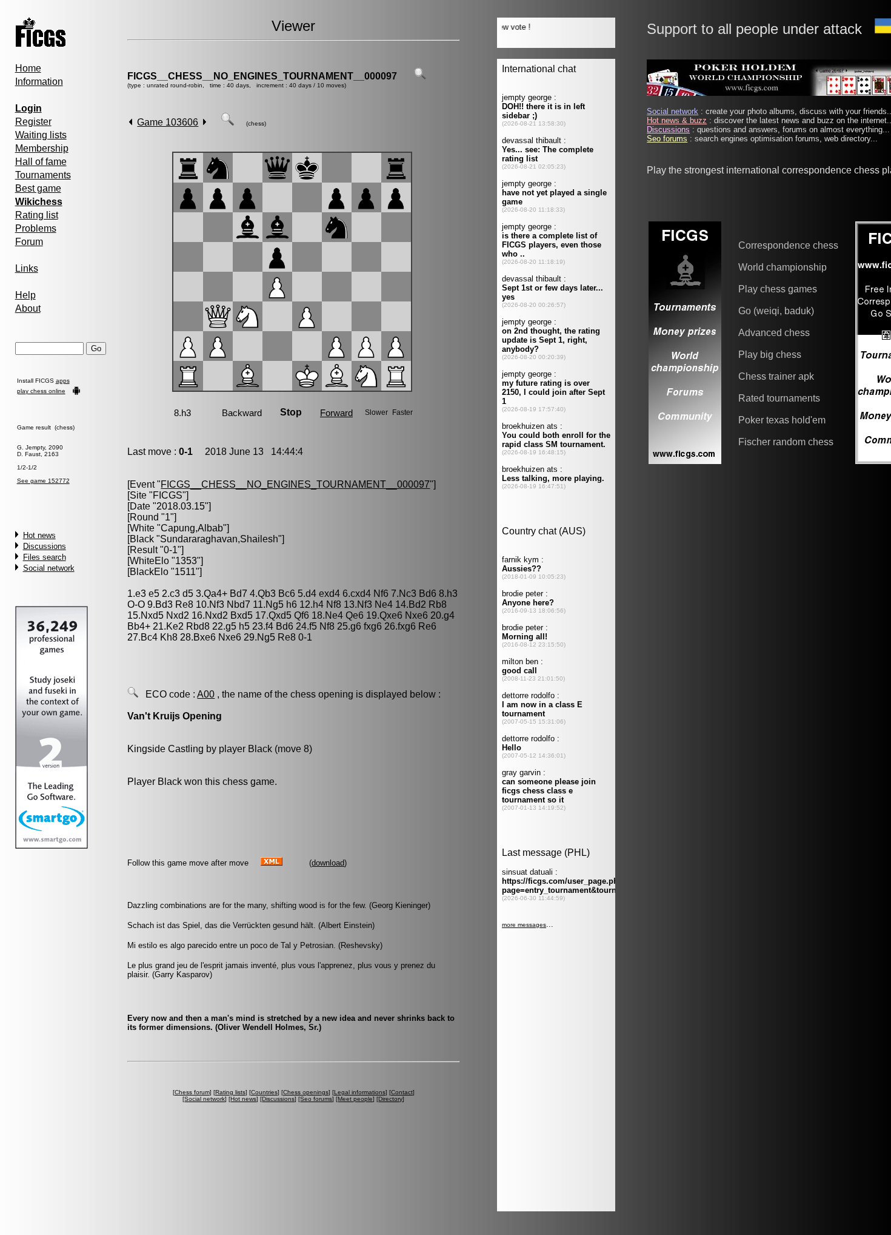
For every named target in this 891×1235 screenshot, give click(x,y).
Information (39, 81)
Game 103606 (167, 122)
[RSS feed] (271, 862)
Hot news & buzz (677, 120)
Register (33, 121)
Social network (49, 568)
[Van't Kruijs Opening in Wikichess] (132, 694)
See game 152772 (43, 480)
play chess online (41, 391)
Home (28, 68)
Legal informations (359, 1092)
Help (25, 295)
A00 (206, 694)
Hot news (39, 535)
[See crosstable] (420, 76)
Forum (29, 242)
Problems (35, 228)
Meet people (355, 1098)
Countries (264, 1092)
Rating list (36, 215)
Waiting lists (41, 135)
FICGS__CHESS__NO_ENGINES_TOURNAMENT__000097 (262, 76)
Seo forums (316, 1098)
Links (26, 268)
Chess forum (192, 1092)
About (28, 308)
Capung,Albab (192, 528)
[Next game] (204, 122)
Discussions (44, 546)
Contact (402, 1092)
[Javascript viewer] (227, 122)
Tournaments (43, 175)
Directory (390, 1098)
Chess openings (306, 1092)
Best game (38, 188)
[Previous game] (130, 122)
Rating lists (230, 1092)
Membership (41, 148)
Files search (44, 557)
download (328, 862)
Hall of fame (41, 161)
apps (63, 380)
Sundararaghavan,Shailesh (219, 539)
